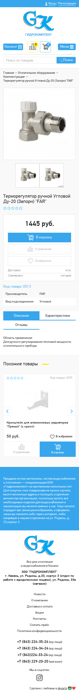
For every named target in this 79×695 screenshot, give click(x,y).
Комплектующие (14, 77)
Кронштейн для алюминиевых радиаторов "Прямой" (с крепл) (37, 424)
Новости (39, 594)
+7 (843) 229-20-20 (32, 661)
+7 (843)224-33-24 (33, 655)
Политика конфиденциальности (39, 631)
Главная (8, 73)
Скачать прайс (39, 625)
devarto (62, 688)
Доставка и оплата (39, 606)
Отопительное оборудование (36, 73)
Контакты (39, 619)
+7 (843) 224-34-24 (32, 648)
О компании (39, 600)
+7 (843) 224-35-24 (32, 642)
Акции (39, 612)
